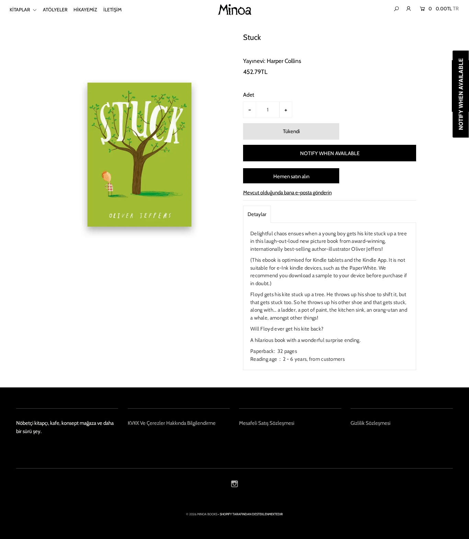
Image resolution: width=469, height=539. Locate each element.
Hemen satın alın (291, 176)
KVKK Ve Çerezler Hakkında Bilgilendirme (172, 423)
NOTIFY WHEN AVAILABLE (329, 153)
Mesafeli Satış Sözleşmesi (266, 423)
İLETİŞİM (112, 10)
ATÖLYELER (55, 10)
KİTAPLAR (20, 10)
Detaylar (257, 214)
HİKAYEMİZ (85, 10)
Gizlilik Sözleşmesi (370, 423)
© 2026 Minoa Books (201, 514)
